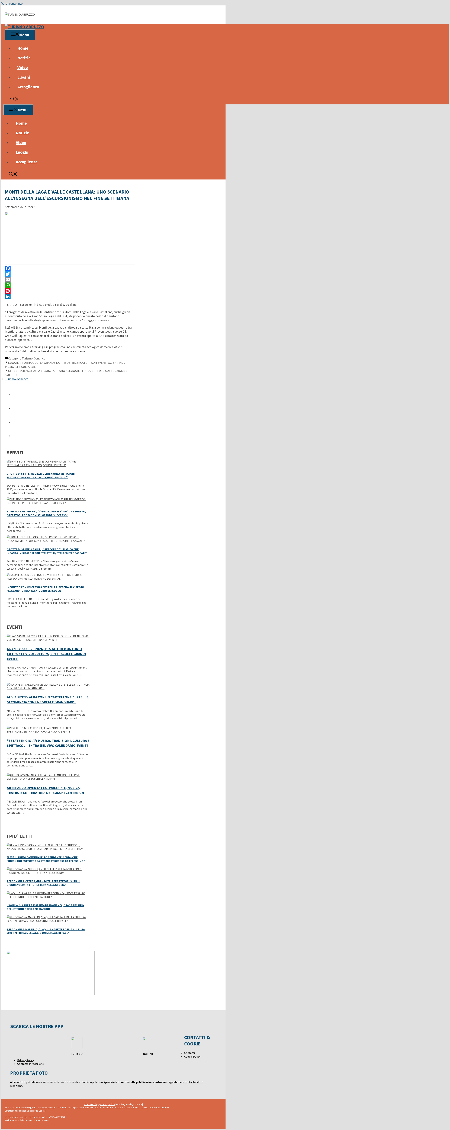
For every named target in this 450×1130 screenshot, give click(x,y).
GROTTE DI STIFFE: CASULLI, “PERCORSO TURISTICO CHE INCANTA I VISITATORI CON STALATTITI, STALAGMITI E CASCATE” (47, 551)
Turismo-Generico (33, 358)
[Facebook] (68, 268)
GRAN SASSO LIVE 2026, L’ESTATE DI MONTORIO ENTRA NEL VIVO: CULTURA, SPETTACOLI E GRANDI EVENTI (46, 654)
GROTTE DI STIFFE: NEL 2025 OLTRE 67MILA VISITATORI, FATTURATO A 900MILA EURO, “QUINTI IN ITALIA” (41, 475)
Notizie (24, 57)
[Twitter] (68, 274)
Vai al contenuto (12, 3)
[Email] (68, 279)
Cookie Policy (192, 1056)
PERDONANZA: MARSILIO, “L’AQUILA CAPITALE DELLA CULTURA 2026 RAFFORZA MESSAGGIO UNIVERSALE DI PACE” (46, 931)
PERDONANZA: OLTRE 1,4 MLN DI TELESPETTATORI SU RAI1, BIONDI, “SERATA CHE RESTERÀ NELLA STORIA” (44, 883)
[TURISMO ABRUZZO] (24, 26)
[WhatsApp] (68, 285)
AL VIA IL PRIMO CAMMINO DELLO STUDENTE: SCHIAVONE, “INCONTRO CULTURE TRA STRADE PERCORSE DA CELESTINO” (46, 859)
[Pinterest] (68, 291)
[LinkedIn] (68, 296)
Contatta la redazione (30, 1063)
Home (22, 48)
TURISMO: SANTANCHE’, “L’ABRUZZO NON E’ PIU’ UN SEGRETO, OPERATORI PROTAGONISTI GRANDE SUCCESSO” (46, 513)
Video (22, 67)
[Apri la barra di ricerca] (14, 99)
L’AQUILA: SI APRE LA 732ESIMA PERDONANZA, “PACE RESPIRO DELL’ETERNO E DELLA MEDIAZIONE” (45, 907)
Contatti (189, 1053)
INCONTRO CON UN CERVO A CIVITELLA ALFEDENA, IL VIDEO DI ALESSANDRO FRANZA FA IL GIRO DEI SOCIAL (45, 588)
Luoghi (23, 77)
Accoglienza (28, 86)
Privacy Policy (25, 1060)
